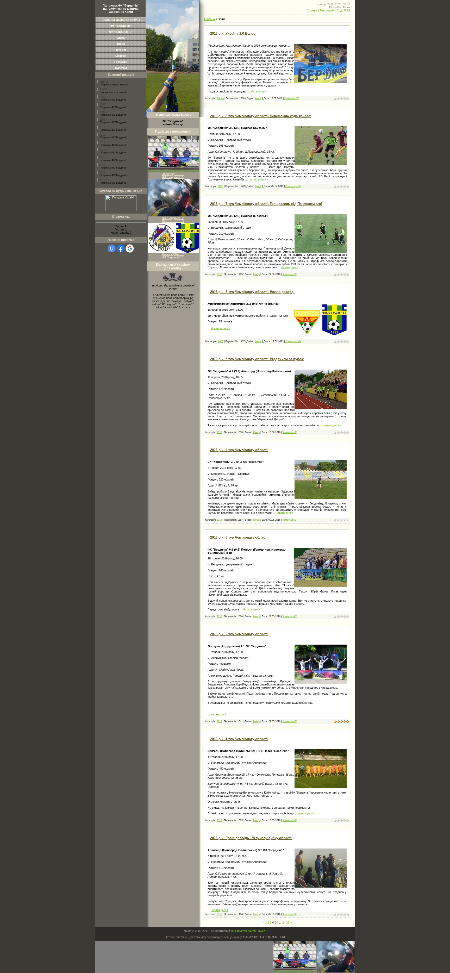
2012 (102, 142)
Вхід (339, 10)
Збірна (103, 81)
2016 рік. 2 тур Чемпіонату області (239, 634)
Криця (258, 98)
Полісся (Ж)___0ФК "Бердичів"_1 (173, 256)
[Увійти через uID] (112, 248)
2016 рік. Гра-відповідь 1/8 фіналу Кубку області (251, 838)
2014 (102, 157)
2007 (102, 104)
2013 (102, 149)
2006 (102, 96)
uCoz (261, 930)
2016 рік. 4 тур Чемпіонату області (239, 450)
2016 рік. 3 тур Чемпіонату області (239, 537)
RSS (347, 10)
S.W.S (103, 89)
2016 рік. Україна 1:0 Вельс (232, 33)
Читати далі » (259, 91)
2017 (102, 180)
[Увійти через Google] (130, 248)
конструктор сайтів (243, 930)
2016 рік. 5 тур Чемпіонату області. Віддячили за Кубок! (257, 359)
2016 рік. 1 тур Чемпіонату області (239, 739)
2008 (102, 112)
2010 (102, 127)
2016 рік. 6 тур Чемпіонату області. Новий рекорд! (252, 292)
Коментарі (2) (293, 186)
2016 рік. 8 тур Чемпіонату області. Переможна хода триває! (260, 116)
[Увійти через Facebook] (120, 248)
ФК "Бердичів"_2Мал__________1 (173, 219)
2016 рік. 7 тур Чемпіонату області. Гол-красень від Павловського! (266, 204)
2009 (102, 119)
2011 (102, 134)
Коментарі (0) (291, 98)
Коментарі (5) (290, 721)
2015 (102, 164)
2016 (102, 172)
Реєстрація (327, 10)
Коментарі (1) (290, 274)
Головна (312, 10)
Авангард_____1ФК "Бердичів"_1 (173, 175)
